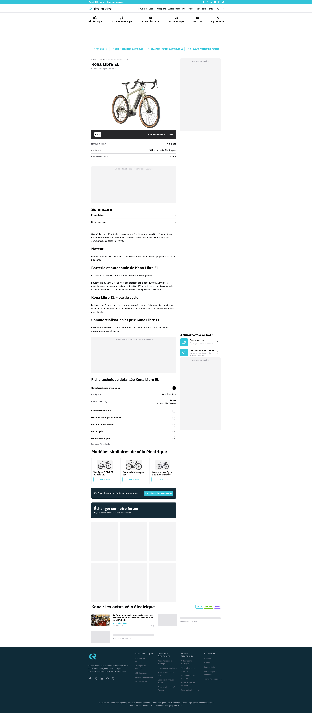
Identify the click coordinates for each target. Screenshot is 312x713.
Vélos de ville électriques (144, 677)
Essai (217, 607)
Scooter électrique (150, 21)
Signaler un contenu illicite (202, 703)
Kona (114, 60)
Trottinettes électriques (213, 679)
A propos (207, 658)
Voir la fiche (105, 479)
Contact (207, 663)
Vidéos (191, 9)
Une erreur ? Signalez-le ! (100, 444)
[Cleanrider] (100, 8)
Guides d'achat (174, 9)
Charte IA (186, 703)
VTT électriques (141, 673)
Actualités (142, 9)
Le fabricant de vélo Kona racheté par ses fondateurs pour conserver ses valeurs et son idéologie (133, 617)
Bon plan (208, 607)
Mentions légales (118, 703)
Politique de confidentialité (138, 703)
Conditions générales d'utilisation (166, 703)
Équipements (217, 21)
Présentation (97, 215)
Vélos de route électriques (163, 150)
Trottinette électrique (122, 21)
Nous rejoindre (209, 667)
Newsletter (201, 9)
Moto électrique (176, 21)
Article (199, 607)
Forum (210, 9)
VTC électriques (141, 682)
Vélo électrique (95, 21)
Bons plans (161, 9)
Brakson (178, 705)
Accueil (94, 60)
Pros (184, 9)
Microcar (197, 21)
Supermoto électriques (190, 690)
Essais (152, 9)
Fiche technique (98, 222)
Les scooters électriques (167, 668)
